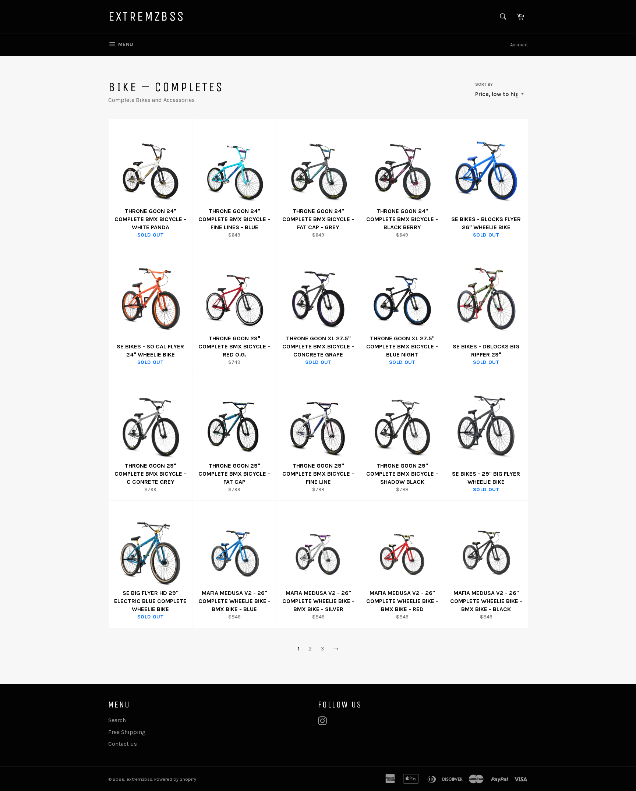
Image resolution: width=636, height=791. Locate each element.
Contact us (122, 743)
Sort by (484, 84)
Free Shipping (127, 731)
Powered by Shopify (175, 779)
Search (117, 720)
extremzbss (146, 16)
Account (519, 44)
